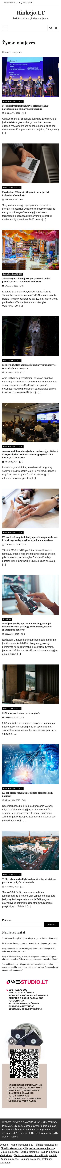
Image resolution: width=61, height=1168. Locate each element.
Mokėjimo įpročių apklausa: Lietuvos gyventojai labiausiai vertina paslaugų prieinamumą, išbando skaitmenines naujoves (27, 626)
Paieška (6, 920)
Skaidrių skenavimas (12, 1148)
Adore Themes (10, 1136)
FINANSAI (7, 619)
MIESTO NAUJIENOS (11, 188)
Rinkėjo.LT (30, 12)
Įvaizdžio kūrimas (50, 1152)
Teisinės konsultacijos (46, 1145)
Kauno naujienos (10, 1159)
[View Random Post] (50, 28)
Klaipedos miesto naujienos (39, 1148)
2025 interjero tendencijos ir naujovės (21, 713)
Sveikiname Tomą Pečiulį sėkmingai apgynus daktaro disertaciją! (30, 938)
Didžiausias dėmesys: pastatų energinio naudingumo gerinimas (29, 943)
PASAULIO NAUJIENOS (12, 274)
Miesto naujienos (10, 1152)
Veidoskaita (6, 1155)
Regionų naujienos (30, 1159)
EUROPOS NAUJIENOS (13, 101)
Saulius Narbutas (29, 1152)
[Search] (56, 28)
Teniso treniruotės (23, 1155)
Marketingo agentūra (22, 1145)
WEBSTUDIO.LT (11, 1122)
